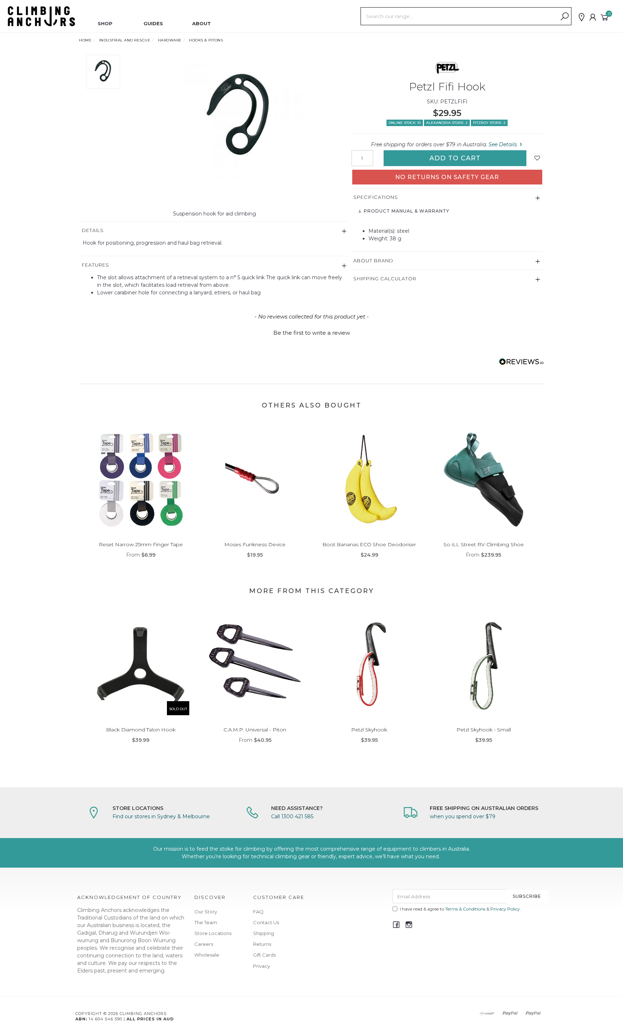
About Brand (373, 260)
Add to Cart (455, 158)
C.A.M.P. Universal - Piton (255, 729)
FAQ (258, 911)
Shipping (263, 933)
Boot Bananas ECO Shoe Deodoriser (369, 544)
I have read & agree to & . (460, 909)
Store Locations (212, 933)
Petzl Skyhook (369, 729)
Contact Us (266, 922)
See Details (503, 144)
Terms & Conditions (465, 909)
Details (93, 230)
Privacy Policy (505, 909)
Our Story (205, 911)
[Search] (565, 17)
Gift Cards (264, 955)
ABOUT (201, 23)
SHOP (105, 23)
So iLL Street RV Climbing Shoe (483, 544)
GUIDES (153, 23)
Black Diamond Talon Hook (141, 729)
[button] (311, 332)
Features (95, 265)
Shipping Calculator (384, 278)
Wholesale (206, 955)
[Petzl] (447, 67)
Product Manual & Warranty (405, 211)
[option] (237, 118)
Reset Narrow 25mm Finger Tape (141, 544)
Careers (203, 944)
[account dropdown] (593, 17)
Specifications (375, 197)
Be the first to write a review (311, 332)
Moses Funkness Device (255, 544)
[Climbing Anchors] (41, 16)
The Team (205, 922)
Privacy (261, 966)
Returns (262, 944)
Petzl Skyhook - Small (483, 729)
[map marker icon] (581, 17)
